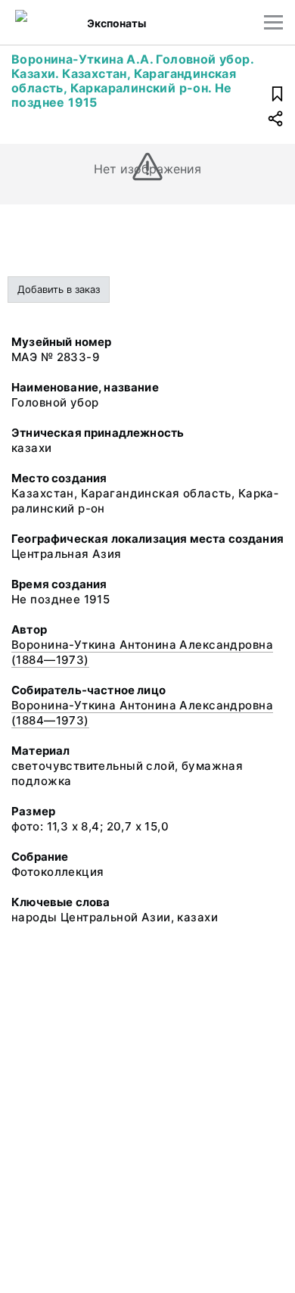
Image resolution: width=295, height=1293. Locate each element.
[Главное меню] (273, 22)
